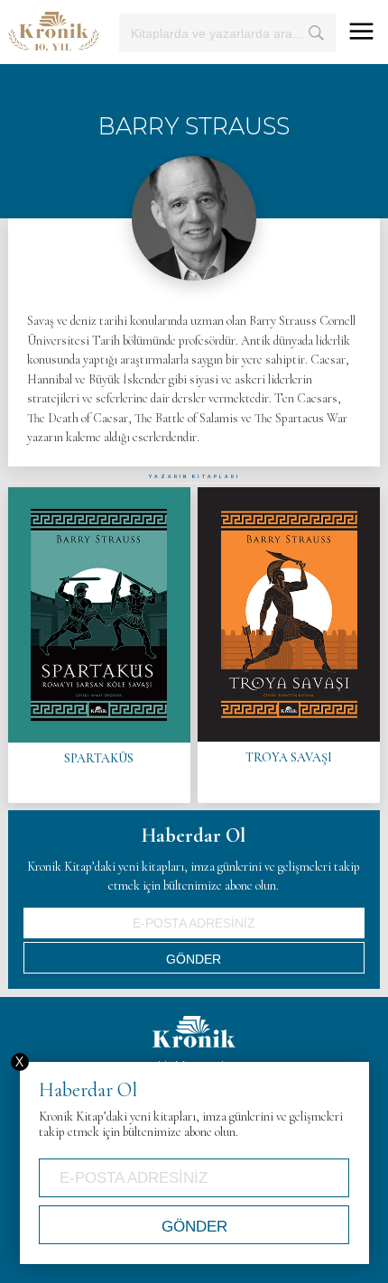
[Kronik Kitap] (53, 31)
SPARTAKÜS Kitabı (99, 645)
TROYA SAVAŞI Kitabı (289, 645)
